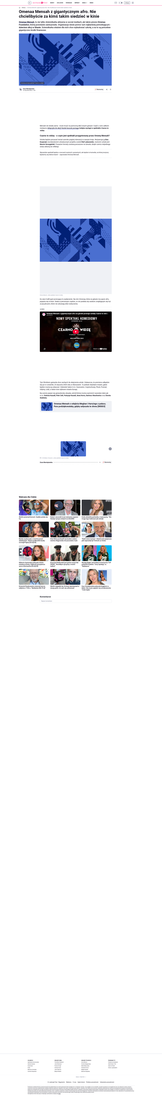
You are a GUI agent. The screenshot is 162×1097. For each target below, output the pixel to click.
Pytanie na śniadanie (113, 1062)
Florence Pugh (58, 1065)
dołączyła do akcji (63, 128)
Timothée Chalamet (59, 1062)
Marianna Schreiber (32, 1069)
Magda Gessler (84, 1069)
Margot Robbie (58, 1071)
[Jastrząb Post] (41, 2)
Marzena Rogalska (85, 1071)
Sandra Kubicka (31, 1064)
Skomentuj (100, 89)
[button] (120, 3)
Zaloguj (127, 2)
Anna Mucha (84, 1062)
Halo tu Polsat (111, 1065)
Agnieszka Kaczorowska (33, 1062)
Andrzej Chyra (58, 1067)
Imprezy (77, 2)
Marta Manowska (85, 1065)
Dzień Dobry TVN (112, 1064)
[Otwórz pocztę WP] (115, 2)
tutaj (59, 1093)
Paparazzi (69, 2)
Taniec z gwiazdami (112, 1067)
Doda (29, 1067)
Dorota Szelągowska (86, 1064)
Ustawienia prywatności (106, 1082)
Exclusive (60, 2)
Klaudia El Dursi (85, 1067)
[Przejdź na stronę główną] (29, 4)
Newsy (52, 2)
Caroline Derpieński (32, 1071)
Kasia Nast (30, 1065)
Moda (84, 2)
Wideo (91, 2)
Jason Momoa (58, 1069)
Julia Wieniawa (58, 1064)
